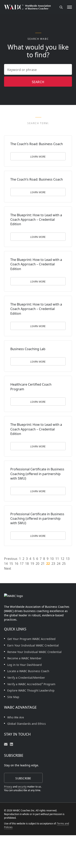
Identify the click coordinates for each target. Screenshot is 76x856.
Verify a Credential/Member (26, 678)
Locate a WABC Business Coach (28, 671)
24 (58, 563)
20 (37, 563)
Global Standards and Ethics (26, 724)
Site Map (13, 697)
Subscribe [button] (23, 778)
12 (62, 558)
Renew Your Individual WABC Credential (34, 652)
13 (68, 558)
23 (53, 563)
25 (64, 563)
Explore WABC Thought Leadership (31, 690)
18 (27, 563)
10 (52, 558)
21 (43, 563)
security (22, 786)
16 (16, 563)
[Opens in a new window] (11, 744)
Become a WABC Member (24, 658)
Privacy (8, 786)
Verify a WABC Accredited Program (31, 684)
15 (11, 563)
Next (7, 568)
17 (22, 563)
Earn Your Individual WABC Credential (33, 645)
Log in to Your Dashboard (24, 665)
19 (32, 563)
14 (6, 563)
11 (57, 558)
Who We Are (15, 717)
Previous (10, 558)
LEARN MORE (38, 156)
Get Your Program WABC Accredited (31, 639)
